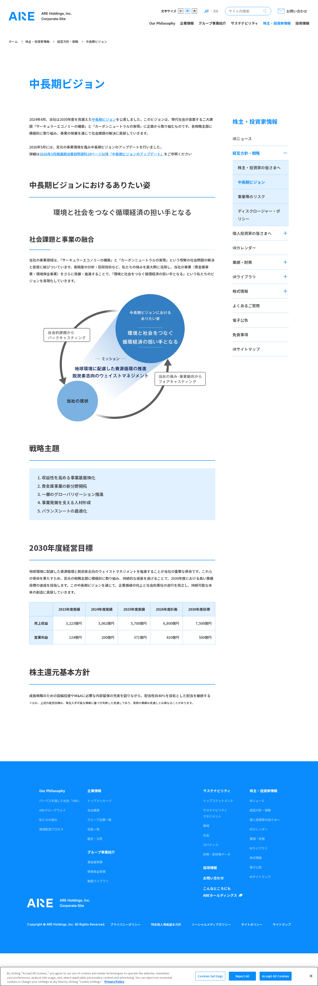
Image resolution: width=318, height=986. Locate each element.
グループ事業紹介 (212, 23)
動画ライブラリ (98, 881)
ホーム (13, 42)
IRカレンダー (244, 247)
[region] (159, 976)
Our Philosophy (162, 23)
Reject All (242, 976)
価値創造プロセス (51, 829)
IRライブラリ (244, 276)
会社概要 (93, 810)
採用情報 (302, 23)
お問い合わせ (213, 878)
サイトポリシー (251, 924)
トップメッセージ (99, 800)
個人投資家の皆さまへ (252, 233)
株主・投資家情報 (277, 23)
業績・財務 (242, 262)
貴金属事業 (95, 862)
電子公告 (240, 320)
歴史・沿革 (95, 838)
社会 (206, 835)
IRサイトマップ (246, 349)
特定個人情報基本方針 (166, 924)
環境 (206, 826)
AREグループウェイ (52, 810)
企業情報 (187, 23)
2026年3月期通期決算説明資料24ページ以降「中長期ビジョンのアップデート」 (102, 153)
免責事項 (240, 334)
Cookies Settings (210, 976)
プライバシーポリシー (125, 924)
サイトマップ (282, 924)
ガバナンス (210, 845)
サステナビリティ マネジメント (215, 813)
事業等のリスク (251, 196)
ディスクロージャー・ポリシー (259, 214)
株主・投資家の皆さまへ (259, 167)
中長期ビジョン (104, 119)
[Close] (311, 976)
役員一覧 (93, 829)
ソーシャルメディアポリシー (211, 924)
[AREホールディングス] (40, 16)
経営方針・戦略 (67, 42)
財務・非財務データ (216, 854)
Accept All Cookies (275, 976)
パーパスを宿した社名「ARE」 (59, 800)
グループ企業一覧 (99, 819)
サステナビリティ (244, 23)
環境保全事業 (96, 871)
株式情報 (240, 291)
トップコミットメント (218, 800)
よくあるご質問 (246, 305)
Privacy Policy (114, 982)
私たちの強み (48, 819)
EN (216, 11)
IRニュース (242, 138)
